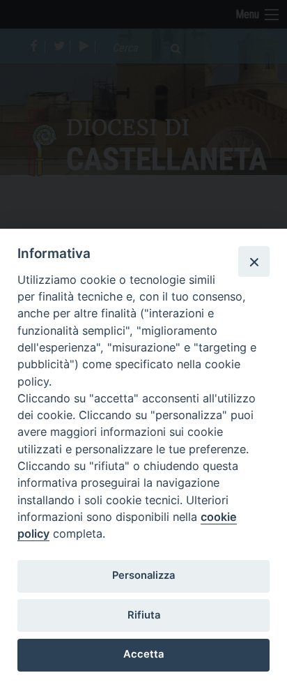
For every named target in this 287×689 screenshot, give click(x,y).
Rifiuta (143, 615)
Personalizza (143, 575)
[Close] (253, 261)
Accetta (143, 654)
